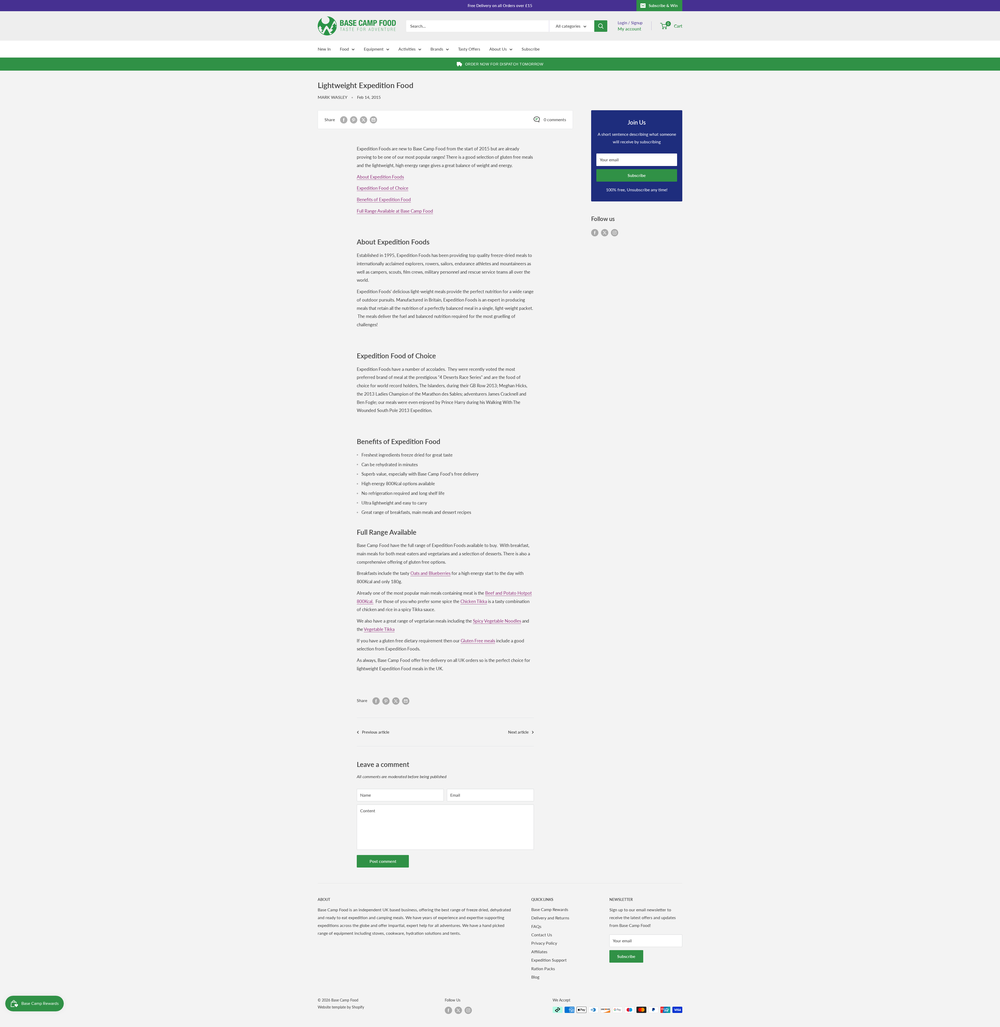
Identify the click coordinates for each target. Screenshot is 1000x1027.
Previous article (375, 732)
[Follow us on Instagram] (614, 232)
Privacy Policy (544, 942)
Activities (407, 48)
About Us (498, 48)
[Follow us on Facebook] (594, 232)
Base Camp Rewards (549, 909)
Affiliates (539, 951)
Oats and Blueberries (430, 573)
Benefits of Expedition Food (384, 199)
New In (324, 48)
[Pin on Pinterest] (353, 120)
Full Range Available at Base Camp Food (395, 211)
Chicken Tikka (473, 601)
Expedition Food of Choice (382, 188)
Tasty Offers (469, 48)
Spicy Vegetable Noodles (497, 621)
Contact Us (541, 934)
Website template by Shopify (341, 1007)
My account (629, 29)
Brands (436, 48)
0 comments (555, 119)
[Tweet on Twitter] (363, 120)
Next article (518, 732)
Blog (535, 976)
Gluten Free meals (478, 640)
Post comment (383, 861)
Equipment (374, 48)
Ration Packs (543, 968)
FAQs (536, 926)
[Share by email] (373, 120)
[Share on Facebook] (343, 120)
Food (344, 48)
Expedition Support (549, 959)
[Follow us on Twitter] (604, 232)
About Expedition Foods (380, 177)
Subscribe (531, 48)
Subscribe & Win (663, 5)
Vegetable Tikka (379, 629)
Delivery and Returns (550, 917)
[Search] (600, 26)
